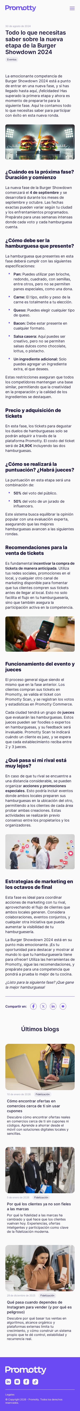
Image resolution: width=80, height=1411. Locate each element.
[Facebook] (33, 1006)
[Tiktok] (35, 1382)
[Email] (63, 1006)
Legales (9, 1394)
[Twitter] (43, 1006)
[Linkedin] (53, 1006)
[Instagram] (17, 1382)
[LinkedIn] (8, 1382)
